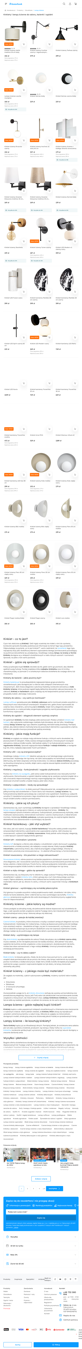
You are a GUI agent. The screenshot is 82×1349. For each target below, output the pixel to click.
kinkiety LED (24, 756)
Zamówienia (28, 1288)
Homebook (48, 1288)
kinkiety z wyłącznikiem (16, 789)
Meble (5, 1291)
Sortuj (17, 1345)
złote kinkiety (12, 939)
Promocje (6, 1308)
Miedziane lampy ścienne (55, 1088)
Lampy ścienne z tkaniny (32, 1091)
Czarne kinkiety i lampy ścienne (63, 1084)
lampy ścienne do (13, 1071)
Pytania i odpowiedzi (28, 1301)
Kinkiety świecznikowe (63, 1095)
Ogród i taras (8, 1300)
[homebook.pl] (15, 4)
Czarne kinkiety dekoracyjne (13, 1125)
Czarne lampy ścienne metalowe (61, 1122)
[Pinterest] (70, 1279)
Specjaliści (30, 1279)
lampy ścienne (24, 1067)
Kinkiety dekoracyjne (45, 1095)
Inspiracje (18, 1279)
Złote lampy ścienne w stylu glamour (16, 1132)
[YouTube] (60, 1279)
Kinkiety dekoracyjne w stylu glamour (34, 1136)
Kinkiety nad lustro (69, 1074)
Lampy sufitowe (9, 702)
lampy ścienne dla (64, 1067)
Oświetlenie (7, 1294)
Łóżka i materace (50, 1108)
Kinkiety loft (8, 844)
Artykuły (41, 1279)
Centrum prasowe (50, 1294)
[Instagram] (65, 1279)
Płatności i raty (29, 1294)
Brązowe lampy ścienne (12, 1088)
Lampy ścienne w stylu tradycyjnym (47, 1105)
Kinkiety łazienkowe (11, 682)
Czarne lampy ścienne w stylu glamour (55, 1125)
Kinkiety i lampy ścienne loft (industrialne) (31, 1101)
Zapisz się (41, 1218)
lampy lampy (8, 1067)
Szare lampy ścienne (42, 1084)
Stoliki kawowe (49, 1112)
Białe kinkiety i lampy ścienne (38, 1081)
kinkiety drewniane (36, 993)
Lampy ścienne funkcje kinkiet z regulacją (49, 1078)
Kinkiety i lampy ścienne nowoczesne (61, 1101)
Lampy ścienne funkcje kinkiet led (48, 1074)
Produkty (6, 1279)
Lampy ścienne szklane (27, 1095)
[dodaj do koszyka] (23, 44)
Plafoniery (40, 1098)
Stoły (58, 1112)
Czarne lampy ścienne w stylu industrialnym (36, 1129)
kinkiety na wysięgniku (21, 774)
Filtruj (57, 1345)
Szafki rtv (16, 1112)
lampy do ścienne (56, 1071)
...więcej (15, 1227)
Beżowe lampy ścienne (24, 1084)
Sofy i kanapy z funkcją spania (30, 1108)
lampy (20, 1074)
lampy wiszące (9, 810)
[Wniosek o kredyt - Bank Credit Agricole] (71, 1329)
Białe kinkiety (8, 957)
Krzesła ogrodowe (20, 1119)
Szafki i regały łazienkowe (26, 1115)
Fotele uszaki (33, 1119)
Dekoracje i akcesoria (7, 1304)
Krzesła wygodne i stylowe (32, 1112)
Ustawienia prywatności (48, 1310)
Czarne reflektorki (33, 1125)
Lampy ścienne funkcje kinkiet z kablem (18, 1078)
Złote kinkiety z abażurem (63, 1129)
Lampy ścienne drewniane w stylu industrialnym (49, 1132)
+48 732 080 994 (69, 1293)
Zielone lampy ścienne (59, 1081)
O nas (46, 1291)
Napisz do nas (69, 1315)
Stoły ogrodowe (70, 1119)
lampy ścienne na (44, 1067)
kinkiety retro (27, 877)
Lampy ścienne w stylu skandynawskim (17, 1105)
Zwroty (26, 1297)
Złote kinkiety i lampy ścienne (34, 1088)
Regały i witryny (64, 1108)
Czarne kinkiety (9, 922)
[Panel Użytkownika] (70, 4)
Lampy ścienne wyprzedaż (13, 1122)
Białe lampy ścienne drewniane (36, 1122)
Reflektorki (50, 1098)
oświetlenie (61, 648)
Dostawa (27, 1291)
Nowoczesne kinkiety (11, 859)
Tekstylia (6, 1297)
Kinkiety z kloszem (27, 1098)
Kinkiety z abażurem (11, 1098)
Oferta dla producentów (48, 1298)
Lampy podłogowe (59, 1115)
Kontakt (47, 1314)
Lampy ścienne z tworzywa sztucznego (57, 1091)
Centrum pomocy (70, 1320)
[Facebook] (55, 1279)
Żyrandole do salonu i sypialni (51, 1119)
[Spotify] (75, 1279)
